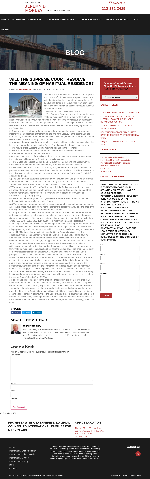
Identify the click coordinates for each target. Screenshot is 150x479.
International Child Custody (60, 19)
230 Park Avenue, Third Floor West (89, 431)
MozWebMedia (57, 475)
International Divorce (90, 19)
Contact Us (119, 3)
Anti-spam (137, 475)
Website (14, 398)
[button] (16, 312)
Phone (102, 254)
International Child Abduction (26, 19)
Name (13, 383)
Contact (5, 30)
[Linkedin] (138, 453)
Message (103, 273)
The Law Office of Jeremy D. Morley (90, 428)
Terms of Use (115, 475)
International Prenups (117, 19)
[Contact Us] (110, 2)
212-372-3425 (113, 8)
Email (13, 391)
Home (3, 19)
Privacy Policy (127, 475)
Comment (15, 355)
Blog (136, 19)
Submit (106, 296)
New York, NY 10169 (83, 434)
